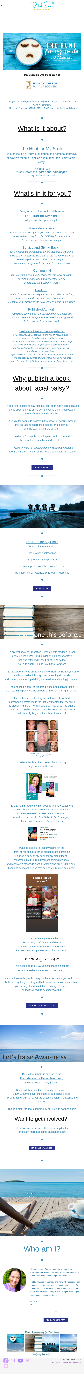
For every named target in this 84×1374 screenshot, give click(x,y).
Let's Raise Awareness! (42, 1148)
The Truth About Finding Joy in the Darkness (41, 664)
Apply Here (42, 468)
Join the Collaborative (42, 1006)
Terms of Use (66, 1363)
